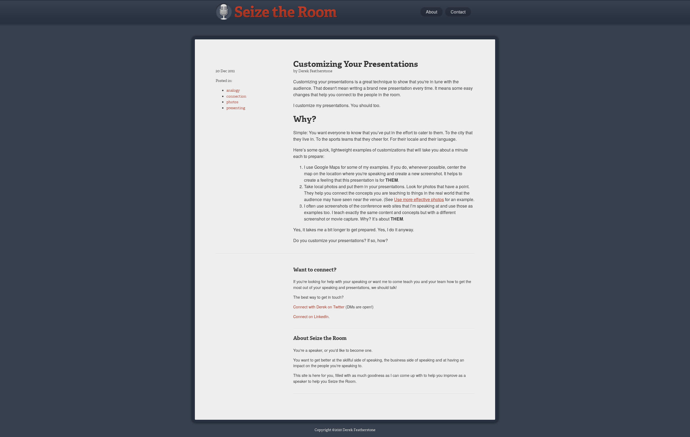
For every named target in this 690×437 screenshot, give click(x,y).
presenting (235, 108)
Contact (458, 12)
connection (236, 96)
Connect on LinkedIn (311, 316)
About (431, 12)
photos (232, 102)
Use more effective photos (419, 199)
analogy (233, 90)
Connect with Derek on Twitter (318, 306)
